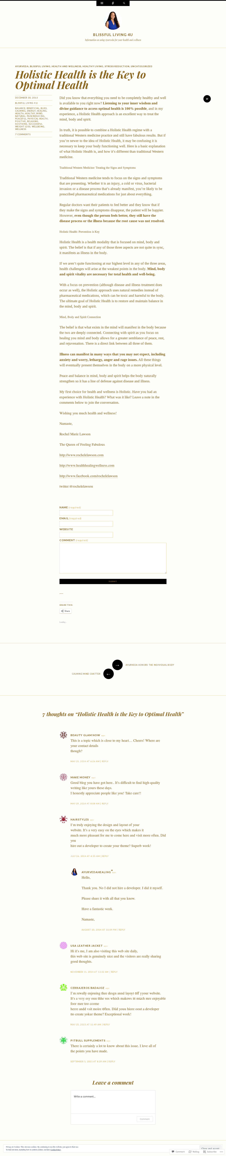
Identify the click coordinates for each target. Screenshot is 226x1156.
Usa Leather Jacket (87, 945)
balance (20, 108)
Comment (73, 540)
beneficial (33, 108)
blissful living (40, 66)
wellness (20, 129)
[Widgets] (101, 3)
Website (66, 529)
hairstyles (80, 819)
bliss (44, 108)
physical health (38, 118)
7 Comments (23, 134)
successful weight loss (29, 125)
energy (31, 111)
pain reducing (36, 116)
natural (20, 116)
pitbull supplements (88, 1040)
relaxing (32, 121)
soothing (21, 124)
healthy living (93, 66)
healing (42, 111)
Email (70, 518)
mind (39, 113)
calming (20, 111)
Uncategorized (141, 66)
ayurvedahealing (96, 872)
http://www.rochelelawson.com (81, 454)
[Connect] (113, 3)
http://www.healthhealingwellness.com (86, 465)
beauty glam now (85, 735)
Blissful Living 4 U (26, 103)
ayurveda (22, 66)
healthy (30, 113)
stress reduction (117, 66)
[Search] (124, 3)
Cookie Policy (56, 1149)
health (19, 113)
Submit (113, 581)
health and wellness (66, 66)
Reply (105, 761)
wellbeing (38, 126)
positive (20, 121)
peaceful (20, 118)
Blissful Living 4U (113, 34)
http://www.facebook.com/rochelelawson (88, 475)
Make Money (81, 777)
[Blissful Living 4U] (113, 21)
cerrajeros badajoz (88, 987)
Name (70, 507)
